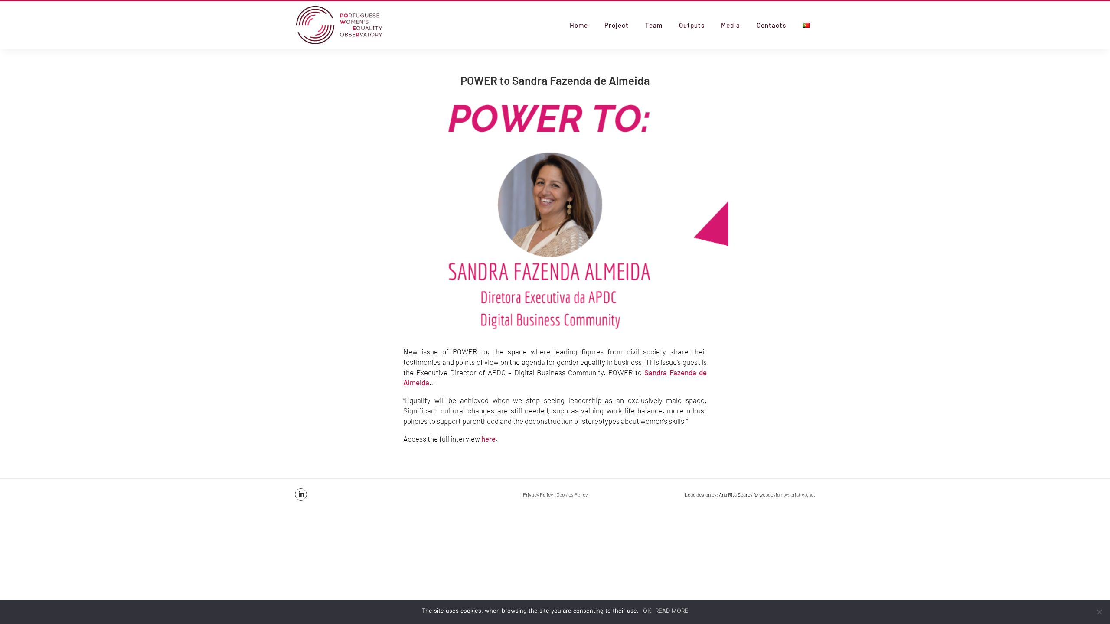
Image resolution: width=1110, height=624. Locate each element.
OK (647, 610)
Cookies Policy (572, 494)
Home (579, 25)
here (488, 438)
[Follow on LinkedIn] (301, 494)
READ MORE (671, 610)
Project (616, 25)
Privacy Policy (538, 494)
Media (730, 25)
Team (654, 25)
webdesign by (773, 494)
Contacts (771, 25)
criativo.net (802, 494)
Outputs (692, 25)
